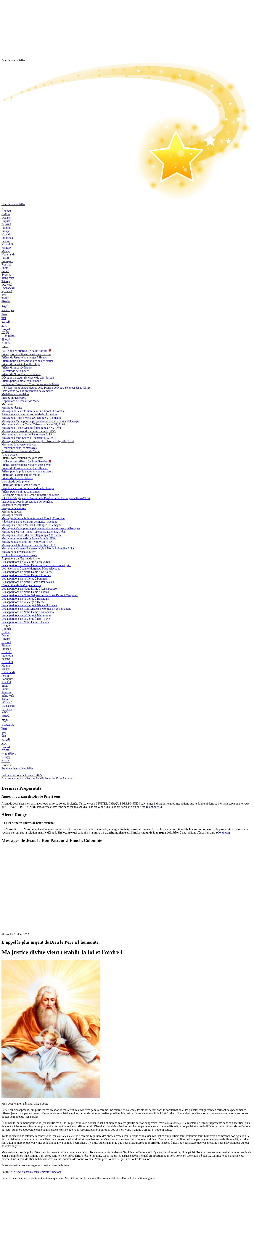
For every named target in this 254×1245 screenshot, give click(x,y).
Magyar (6, 247)
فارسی (5, 328)
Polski (5, 257)
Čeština (5, 214)
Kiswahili (7, 244)
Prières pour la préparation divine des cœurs (27, 360)
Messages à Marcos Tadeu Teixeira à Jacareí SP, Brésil (33, 424)
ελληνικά (6, 284)
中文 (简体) (8, 335)
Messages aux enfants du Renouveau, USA (26, 434)
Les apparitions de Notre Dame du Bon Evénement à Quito (36, 565)
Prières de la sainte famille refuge (20, 364)
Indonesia (7, 237)
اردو (4, 325)
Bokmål (6, 211)
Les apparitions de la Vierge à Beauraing (25, 598)
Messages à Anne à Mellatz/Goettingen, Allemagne (31, 417)
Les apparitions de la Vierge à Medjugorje (26, 615)
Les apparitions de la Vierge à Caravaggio (26, 561)
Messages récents (11, 407)
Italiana (5, 241)
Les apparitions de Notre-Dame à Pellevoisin (27, 581)
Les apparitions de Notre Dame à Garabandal (27, 612)
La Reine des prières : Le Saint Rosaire (26, 350)
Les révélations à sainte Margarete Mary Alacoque (30, 568)
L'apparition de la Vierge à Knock (21, 585)
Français (6, 231)
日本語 (5, 339)
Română (6, 264)
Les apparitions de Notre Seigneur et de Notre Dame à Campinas (39, 595)
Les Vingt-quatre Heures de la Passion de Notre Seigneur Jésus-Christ (45, 387)
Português (7, 261)
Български (8, 287)
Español (6, 224)
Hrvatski (6, 234)
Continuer (223, 832)
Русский (6, 291)
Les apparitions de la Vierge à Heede (23, 602)
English (5, 221)
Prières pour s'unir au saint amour (21, 380)
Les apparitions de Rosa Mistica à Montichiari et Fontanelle (36, 608)
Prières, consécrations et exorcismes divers (26, 354)
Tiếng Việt (7, 277)
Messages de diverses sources (18, 444)
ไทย (4, 314)
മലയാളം (7, 310)
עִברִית (5, 332)
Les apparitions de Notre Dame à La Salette (27, 571)
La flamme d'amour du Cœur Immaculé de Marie (30, 384)
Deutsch (6, 217)
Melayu (5, 251)
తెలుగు (5, 301)
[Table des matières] (29, 902)
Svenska (6, 274)
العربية (5, 321)
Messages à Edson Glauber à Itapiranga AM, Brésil (31, 427)
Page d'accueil (9, 454)
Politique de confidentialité (17, 768)
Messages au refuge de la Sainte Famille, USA (28, 431)
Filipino (6, 227)
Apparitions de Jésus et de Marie (20, 401)
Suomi (5, 271)
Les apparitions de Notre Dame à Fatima (25, 591)
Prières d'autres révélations (17, 367)
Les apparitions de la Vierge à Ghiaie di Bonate (29, 605)
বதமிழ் (5, 298)
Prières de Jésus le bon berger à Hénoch (24, 357)
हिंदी (3, 318)
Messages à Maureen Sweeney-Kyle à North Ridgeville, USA (37, 441)
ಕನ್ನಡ (4, 305)
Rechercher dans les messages (19, 447)
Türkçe (5, 281)
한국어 (5, 343)
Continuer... (154, 806)
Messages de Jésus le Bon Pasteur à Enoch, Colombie (33, 411)
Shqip (4, 267)
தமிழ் (4, 712)
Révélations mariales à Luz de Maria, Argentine (29, 414)
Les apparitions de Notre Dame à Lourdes (26, 575)
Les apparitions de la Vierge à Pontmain (24, 578)
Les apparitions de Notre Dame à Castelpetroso (29, 588)
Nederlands (8, 254)
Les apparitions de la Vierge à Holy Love (25, 618)
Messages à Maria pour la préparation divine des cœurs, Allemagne (40, 421)
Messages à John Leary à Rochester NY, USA (28, 437)
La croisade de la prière (15, 370)
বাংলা (3, 294)
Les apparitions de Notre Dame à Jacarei (25, 622)
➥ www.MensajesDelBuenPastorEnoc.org (36, 1171)
